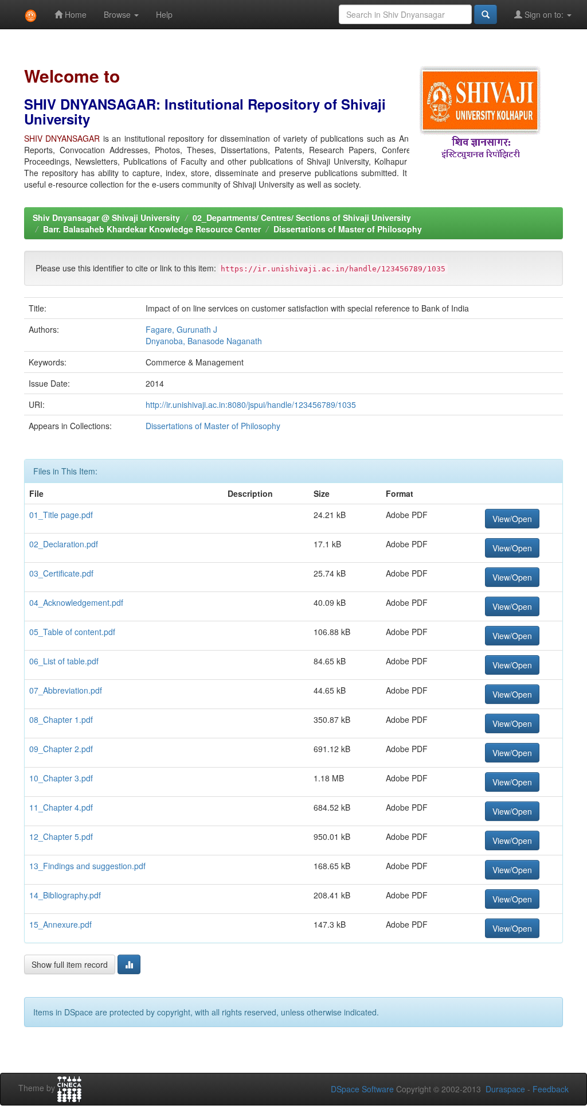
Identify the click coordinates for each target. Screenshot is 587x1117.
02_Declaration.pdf (63, 544)
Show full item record (70, 964)
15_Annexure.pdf (60, 924)
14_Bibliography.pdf (65, 895)
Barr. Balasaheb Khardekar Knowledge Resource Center (152, 229)
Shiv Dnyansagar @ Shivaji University (106, 217)
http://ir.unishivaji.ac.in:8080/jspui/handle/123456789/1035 (251, 404)
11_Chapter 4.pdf (61, 807)
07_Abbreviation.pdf (65, 690)
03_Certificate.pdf (61, 573)
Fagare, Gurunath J (181, 329)
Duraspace (505, 1089)
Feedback (551, 1089)
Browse (118, 14)
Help (164, 14)
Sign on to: (544, 14)
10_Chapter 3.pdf (61, 778)
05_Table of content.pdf (72, 631)
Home (74, 14)
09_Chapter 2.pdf (61, 748)
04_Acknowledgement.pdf (76, 602)
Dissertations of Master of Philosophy (347, 229)
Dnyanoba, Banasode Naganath (204, 341)
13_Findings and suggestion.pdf (87, 865)
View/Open (512, 518)
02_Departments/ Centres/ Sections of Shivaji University (302, 217)
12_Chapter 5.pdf (61, 836)
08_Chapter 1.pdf (61, 719)
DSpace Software (362, 1089)
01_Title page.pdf (61, 514)
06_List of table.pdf (64, 661)
